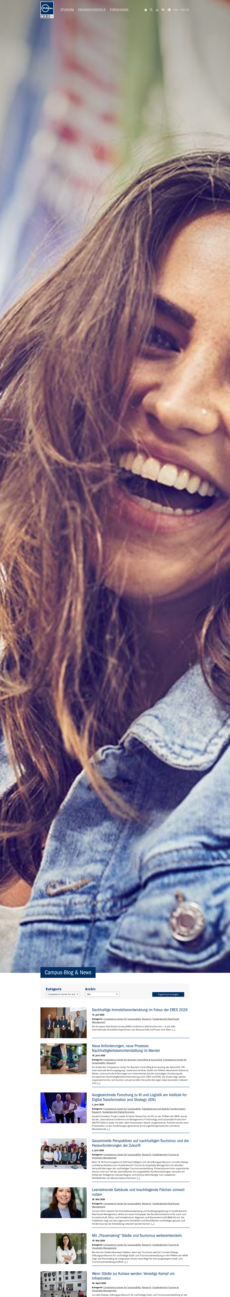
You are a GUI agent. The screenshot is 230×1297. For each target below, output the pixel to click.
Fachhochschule (92, 10)
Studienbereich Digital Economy (118, 1112)
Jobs (175, 9)
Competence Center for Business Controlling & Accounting (132, 1059)
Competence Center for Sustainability (122, 1019)
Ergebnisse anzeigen (168, 994)
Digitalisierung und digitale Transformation (163, 1108)
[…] (173, 1029)
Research (146, 1019)
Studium (67, 10)
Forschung (119, 10)
